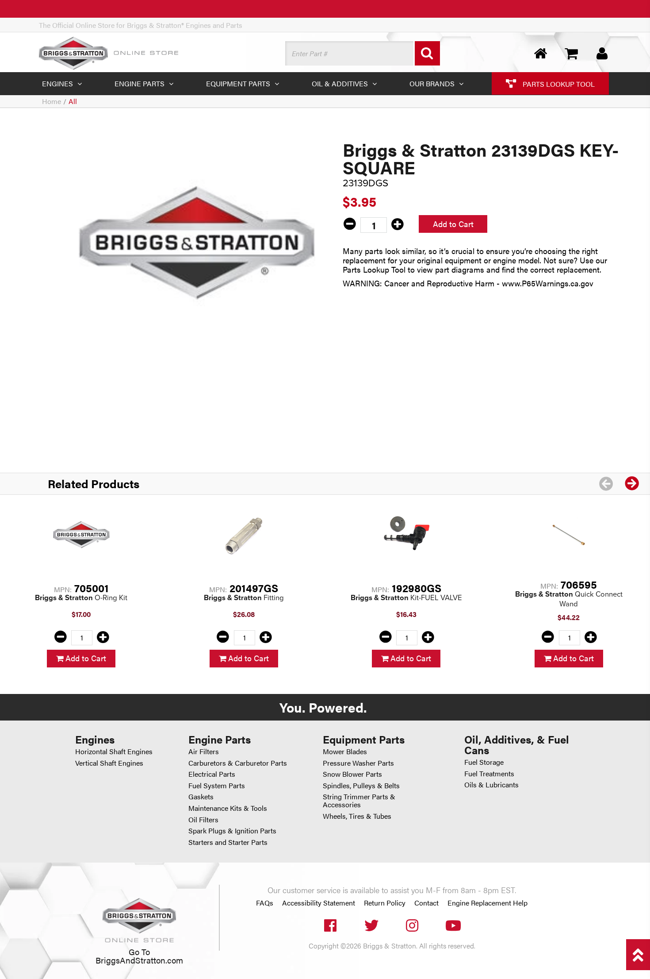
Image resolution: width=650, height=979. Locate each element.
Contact (426, 902)
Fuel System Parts (216, 785)
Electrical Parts (211, 774)
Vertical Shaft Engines (109, 763)
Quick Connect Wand (569, 599)
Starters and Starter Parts (228, 842)
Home (51, 101)
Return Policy (384, 902)
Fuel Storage (484, 762)
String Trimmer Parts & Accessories (359, 800)
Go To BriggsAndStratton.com (139, 955)
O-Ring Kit (81, 597)
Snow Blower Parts (352, 774)
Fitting (244, 597)
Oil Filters (203, 819)
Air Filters (203, 751)
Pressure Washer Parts (358, 763)
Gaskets (201, 796)
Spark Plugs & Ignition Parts (232, 830)
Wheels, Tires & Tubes (357, 816)
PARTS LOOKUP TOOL (558, 83)
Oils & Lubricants (491, 784)
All (73, 101)
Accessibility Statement (318, 902)
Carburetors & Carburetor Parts (237, 763)
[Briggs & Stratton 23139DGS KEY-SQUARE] (197, 242)
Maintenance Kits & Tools (227, 808)
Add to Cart (453, 223)
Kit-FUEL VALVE (406, 597)
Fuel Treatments (489, 773)
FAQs (264, 902)
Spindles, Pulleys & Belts (361, 785)
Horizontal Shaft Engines (114, 751)
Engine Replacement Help (487, 902)
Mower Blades (345, 751)
